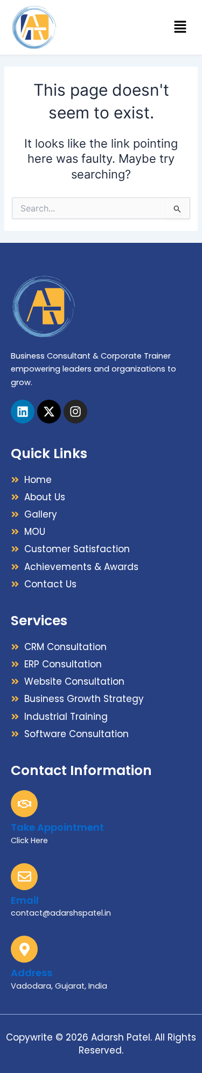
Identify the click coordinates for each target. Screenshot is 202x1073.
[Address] (24, 949)
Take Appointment (57, 827)
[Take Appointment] (24, 803)
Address (31, 972)
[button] (180, 27)
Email (25, 900)
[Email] (24, 876)
